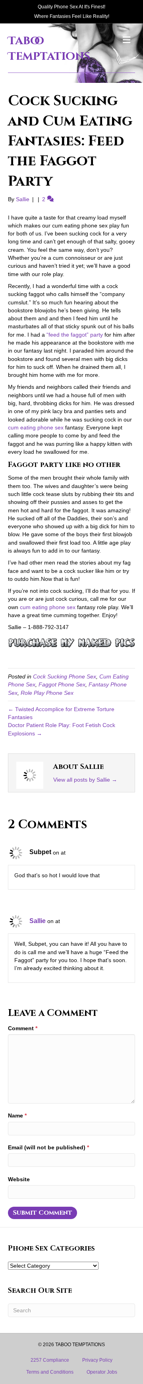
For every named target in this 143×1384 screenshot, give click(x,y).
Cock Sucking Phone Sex (64, 676)
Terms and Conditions (49, 1372)
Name (17, 1115)
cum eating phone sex (36, 427)
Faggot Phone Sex (62, 684)
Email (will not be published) (48, 1147)
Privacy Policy (97, 1360)
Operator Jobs (102, 1372)
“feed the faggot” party (74, 334)
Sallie (37, 920)
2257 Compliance (50, 1360)
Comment (22, 1028)
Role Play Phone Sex (47, 693)
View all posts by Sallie (85, 779)
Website (19, 1179)
